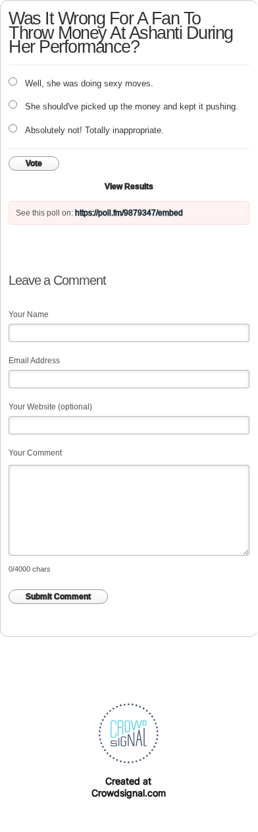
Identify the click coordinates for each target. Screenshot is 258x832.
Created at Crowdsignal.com (128, 786)
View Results (129, 186)
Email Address (34, 360)
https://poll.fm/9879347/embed (129, 213)
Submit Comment (58, 596)
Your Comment (35, 453)
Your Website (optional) (50, 406)
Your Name (29, 314)
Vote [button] (34, 163)
